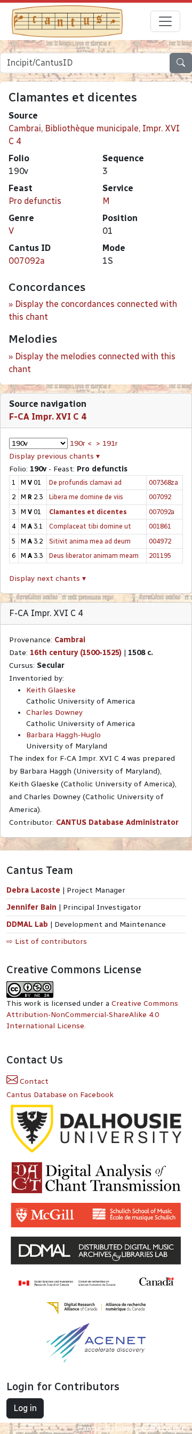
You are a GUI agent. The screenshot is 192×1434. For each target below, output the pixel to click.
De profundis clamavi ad (85, 482)
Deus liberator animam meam (94, 555)
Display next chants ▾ (47, 578)
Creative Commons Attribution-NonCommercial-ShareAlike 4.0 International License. (92, 1014)
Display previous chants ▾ (54, 456)
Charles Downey (54, 712)
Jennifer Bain (32, 907)
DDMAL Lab (27, 924)
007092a (27, 261)
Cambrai (69, 639)
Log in (25, 1408)
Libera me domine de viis (86, 497)
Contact (33, 1081)
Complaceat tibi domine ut (90, 526)
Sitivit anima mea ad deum (90, 541)
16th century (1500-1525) (76, 652)
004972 (160, 541)
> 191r (107, 443)
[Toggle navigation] (165, 21)
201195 (160, 555)
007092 (160, 497)
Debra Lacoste (33, 890)
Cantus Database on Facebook (60, 1094)
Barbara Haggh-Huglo (63, 734)
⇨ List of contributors (46, 941)
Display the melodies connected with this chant (92, 362)
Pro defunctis (35, 201)
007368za (163, 482)
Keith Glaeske (51, 690)
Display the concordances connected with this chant (93, 310)
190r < (81, 443)
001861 (160, 526)
